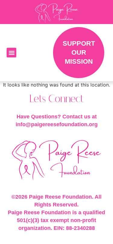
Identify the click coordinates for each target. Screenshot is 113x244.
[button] (11, 52)
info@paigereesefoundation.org (57, 124)
